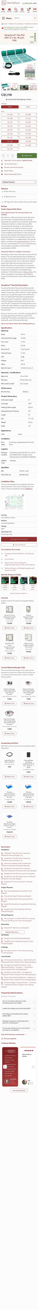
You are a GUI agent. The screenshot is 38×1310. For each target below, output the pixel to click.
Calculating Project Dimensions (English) (17, 896)
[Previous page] (4, 64)
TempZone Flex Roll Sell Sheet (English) (17, 938)
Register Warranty (12, 932)
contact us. (29, 489)
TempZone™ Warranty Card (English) (16, 928)
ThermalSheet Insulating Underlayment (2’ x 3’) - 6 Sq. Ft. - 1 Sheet (28, 763)
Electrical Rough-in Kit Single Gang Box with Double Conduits (19, 569)
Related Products (9, 182)
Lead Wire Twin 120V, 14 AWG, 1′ (9, 761)
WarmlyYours (13, 3)
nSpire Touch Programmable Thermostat (28, 645)
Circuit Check (9, 559)
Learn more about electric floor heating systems (17, 323)
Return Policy (28, 272)
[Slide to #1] (5, 86)
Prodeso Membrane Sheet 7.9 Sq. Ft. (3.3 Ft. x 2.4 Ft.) (9, 824)
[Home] (4, 3)
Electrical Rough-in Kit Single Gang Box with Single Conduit (28, 691)
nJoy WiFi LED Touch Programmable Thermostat (9, 645)
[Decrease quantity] (3, 155)
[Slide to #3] (24, 86)
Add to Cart (28, 156)
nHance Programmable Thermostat (28, 617)
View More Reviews (19, 1090)
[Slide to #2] (15, 86)
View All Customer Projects (18, 593)
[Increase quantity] (12, 155)
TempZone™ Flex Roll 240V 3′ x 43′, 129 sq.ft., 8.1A (19, 555)
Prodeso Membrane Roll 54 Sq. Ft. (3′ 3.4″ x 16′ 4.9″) (9, 794)
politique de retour (23, 241)
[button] (16, 10)
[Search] (35, 18)
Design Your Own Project (19, 539)
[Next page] (34, 64)
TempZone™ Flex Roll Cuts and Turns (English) (19, 873)
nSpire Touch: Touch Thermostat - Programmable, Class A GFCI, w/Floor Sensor (20, 564)
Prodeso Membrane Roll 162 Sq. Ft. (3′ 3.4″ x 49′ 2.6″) (28, 794)
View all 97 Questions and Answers (13, 1034)
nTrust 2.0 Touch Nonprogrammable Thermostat (9, 617)
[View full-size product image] (19, 64)
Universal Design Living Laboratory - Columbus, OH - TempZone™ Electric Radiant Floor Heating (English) (18, 985)
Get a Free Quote (20, 545)
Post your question (9, 1038)
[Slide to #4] (33, 86)
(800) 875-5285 (30, 3)
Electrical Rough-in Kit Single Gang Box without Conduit (9, 691)
